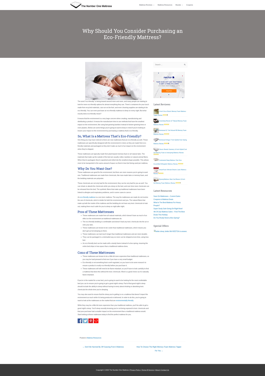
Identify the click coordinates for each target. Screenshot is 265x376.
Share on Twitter (85, 320)
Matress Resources (94, 338)
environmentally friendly (124, 300)
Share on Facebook (80, 320)
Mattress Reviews (145, 5)
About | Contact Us (162, 370)
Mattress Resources (165, 5)
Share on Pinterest (90, 320)
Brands (178, 5)
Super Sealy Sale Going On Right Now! (168, 208)
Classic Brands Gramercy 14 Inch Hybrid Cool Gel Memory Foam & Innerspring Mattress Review (170, 151)
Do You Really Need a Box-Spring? (167, 218)
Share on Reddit (96, 320)
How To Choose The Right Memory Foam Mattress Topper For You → (159, 347)
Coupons (189, 5)
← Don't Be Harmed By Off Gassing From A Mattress (103, 347)
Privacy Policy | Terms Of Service (142, 370)
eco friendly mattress (87, 197)
